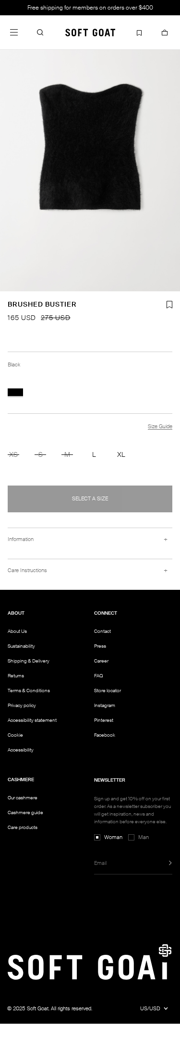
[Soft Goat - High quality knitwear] (90, 32)
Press (100, 646)
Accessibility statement (32, 720)
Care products (22, 827)
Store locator (107, 690)
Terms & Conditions (29, 690)
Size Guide (160, 426)
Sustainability (21, 646)
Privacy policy (22, 705)
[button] (40, 32)
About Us (17, 631)
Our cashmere (22, 798)
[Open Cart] (164, 32)
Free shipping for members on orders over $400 (90, 7)
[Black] (15, 392)
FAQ (98, 676)
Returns (16, 676)
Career (101, 661)
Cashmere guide (25, 812)
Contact (102, 631)
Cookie (15, 735)
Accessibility (21, 750)
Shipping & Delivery (28, 661)
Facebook (104, 735)
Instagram (104, 705)
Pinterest (103, 720)
